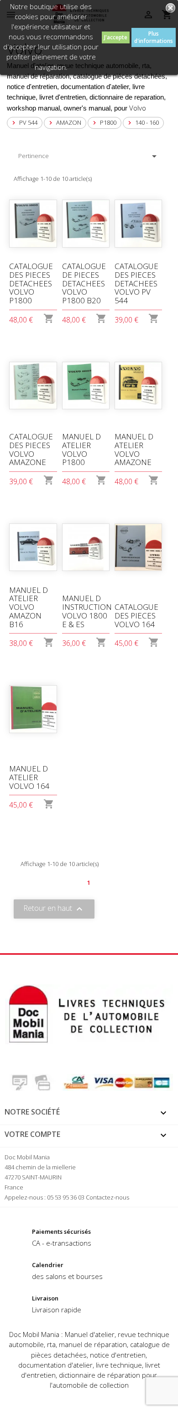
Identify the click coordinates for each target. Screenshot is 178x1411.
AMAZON (64, 122)
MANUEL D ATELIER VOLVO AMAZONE (134, 449)
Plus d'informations (153, 37)
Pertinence (89, 156)
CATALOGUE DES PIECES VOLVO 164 (136, 615)
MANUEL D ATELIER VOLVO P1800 (81, 449)
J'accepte (115, 37)
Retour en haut (54, 908)
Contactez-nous (107, 1197)
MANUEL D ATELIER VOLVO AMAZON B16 (28, 607)
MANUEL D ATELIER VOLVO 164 (29, 777)
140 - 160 (142, 122)
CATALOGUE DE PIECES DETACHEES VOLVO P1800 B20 (84, 283)
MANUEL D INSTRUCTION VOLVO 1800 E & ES (87, 611)
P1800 (103, 122)
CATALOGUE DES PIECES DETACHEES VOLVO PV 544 (136, 283)
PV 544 (23, 122)
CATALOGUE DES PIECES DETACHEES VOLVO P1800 (31, 283)
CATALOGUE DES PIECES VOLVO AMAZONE (31, 449)
